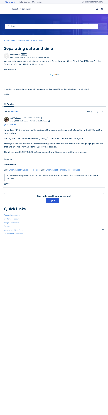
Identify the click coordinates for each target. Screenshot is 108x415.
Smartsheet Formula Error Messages (63, 169)
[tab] (9, 104)
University (37, 2)
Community (10, 2)
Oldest (14, 112)
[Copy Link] (47, 57)
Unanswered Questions (54, 230)
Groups (7, 226)
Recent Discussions (12, 215)
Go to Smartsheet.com (92, 1)
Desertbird (15, 55)
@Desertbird (10, 124)
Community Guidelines (13, 233)
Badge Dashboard (11, 222)
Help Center (24, 2)
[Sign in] (101, 9)
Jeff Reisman (15, 118)
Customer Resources (12, 219)
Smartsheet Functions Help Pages (25, 169)
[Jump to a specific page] (102, 112)
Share (7, 94)
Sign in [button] (52, 200)
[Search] (96, 9)
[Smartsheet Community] (21, 9)
